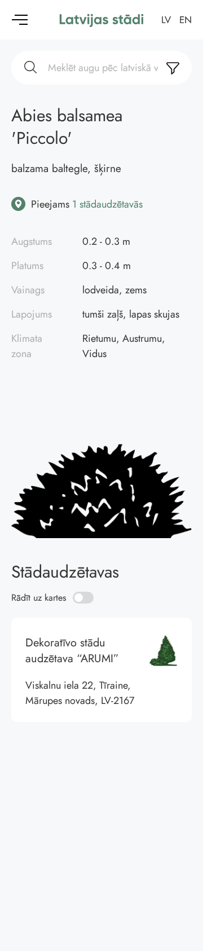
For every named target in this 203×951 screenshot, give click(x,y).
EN (185, 20)
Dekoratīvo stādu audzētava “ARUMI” (101, 670)
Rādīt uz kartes (38, 598)
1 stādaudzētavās (107, 204)
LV (166, 20)
